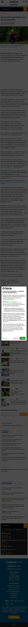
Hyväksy (22, 338)
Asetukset (15, 338)
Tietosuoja (5, 338)
